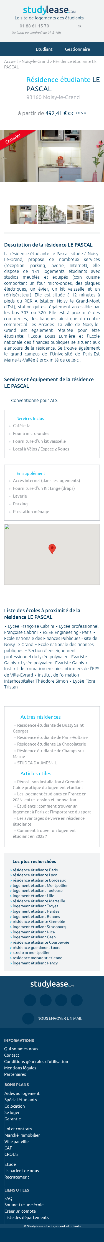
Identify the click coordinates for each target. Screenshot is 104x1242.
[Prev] (5, 214)
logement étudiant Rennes (35, 916)
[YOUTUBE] (61, 1000)
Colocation (14, 1105)
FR (75, 26)
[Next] (99, 214)
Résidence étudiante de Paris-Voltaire (52, 737)
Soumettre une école (24, 1204)
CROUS (11, 1154)
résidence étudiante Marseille (37, 900)
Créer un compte (20, 1210)
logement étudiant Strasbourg (38, 926)
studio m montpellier (30, 952)
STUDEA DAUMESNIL (37, 762)
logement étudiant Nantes (34, 910)
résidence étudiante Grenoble (37, 921)
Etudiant (44, 49)
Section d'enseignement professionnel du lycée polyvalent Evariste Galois (45, 657)
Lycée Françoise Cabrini (31, 626)
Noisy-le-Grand (35, 61)
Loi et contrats (18, 1128)
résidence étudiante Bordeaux (38, 879)
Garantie (12, 1118)
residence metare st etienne (36, 957)
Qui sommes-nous (21, 1048)
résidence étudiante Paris (34, 869)
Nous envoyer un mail (52, 1018)
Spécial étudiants (20, 1099)
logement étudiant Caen (33, 936)
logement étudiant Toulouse (36, 890)
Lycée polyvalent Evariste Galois (53, 663)
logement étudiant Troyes (34, 905)
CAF (8, 1147)
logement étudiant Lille (32, 895)
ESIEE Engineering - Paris (68, 632)
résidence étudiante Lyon (33, 874)
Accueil (11, 61)
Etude (10, 1164)
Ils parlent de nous (21, 1170)
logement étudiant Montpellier (39, 885)
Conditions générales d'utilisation (36, 1061)
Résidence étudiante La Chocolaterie (51, 743)
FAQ (8, 1198)
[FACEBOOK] (30, 1000)
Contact (11, 1054)
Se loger (12, 1112)
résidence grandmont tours (35, 947)
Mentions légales (20, 1067)
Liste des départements (26, 1217)
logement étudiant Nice (32, 931)
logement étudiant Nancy (34, 962)
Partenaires (15, 1074)
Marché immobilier (22, 1135)
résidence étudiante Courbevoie (39, 941)
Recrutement (16, 1176)
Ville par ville (16, 1141)
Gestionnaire (77, 49)
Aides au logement (22, 1093)
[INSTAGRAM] (46, 1000)
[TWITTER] (77, 1000)
